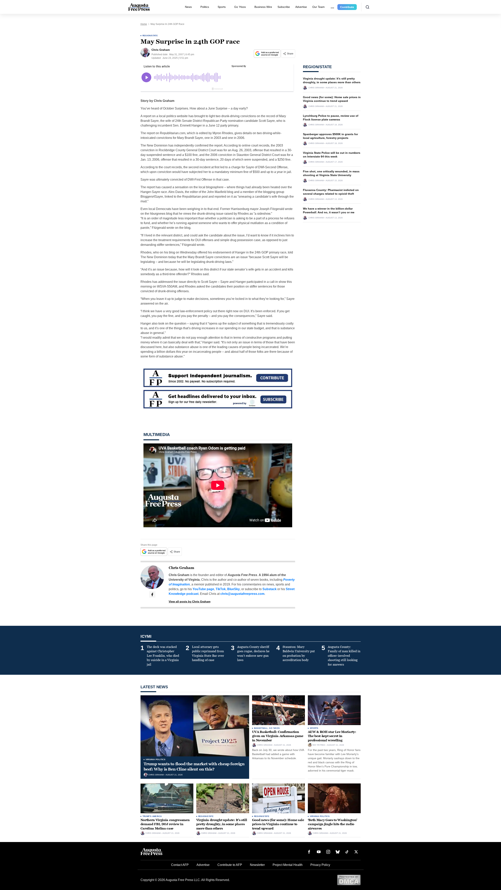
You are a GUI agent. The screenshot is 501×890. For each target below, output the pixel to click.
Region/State (150, 35)
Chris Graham (181, 567)
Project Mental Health (288, 864)
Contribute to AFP (229, 864)
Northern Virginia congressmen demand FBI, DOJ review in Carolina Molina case (165, 824)
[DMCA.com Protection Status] (349, 879)
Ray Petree (319, 745)
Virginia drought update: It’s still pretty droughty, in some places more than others (221, 824)
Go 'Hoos (274, 728)
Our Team (318, 6)
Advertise (301, 6)
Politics (204, 6)
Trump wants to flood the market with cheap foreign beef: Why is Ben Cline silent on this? (194, 766)
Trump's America (152, 816)
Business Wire (263, 6)
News (188, 6)
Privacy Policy (320, 864)
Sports (222, 6)
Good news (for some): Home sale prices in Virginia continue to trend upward (278, 824)
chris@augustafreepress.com (242, 593)
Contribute (347, 7)
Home (144, 24)
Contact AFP (180, 864)
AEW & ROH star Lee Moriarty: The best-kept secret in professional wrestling (332, 736)
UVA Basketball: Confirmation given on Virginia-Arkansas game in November (277, 736)
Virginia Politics (156, 759)
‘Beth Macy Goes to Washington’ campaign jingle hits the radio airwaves (332, 824)
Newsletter (257, 864)
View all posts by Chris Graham (189, 601)
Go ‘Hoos (240, 6)
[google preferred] (267, 53)
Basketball (261, 728)
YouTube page (203, 589)
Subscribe (284, 6)
